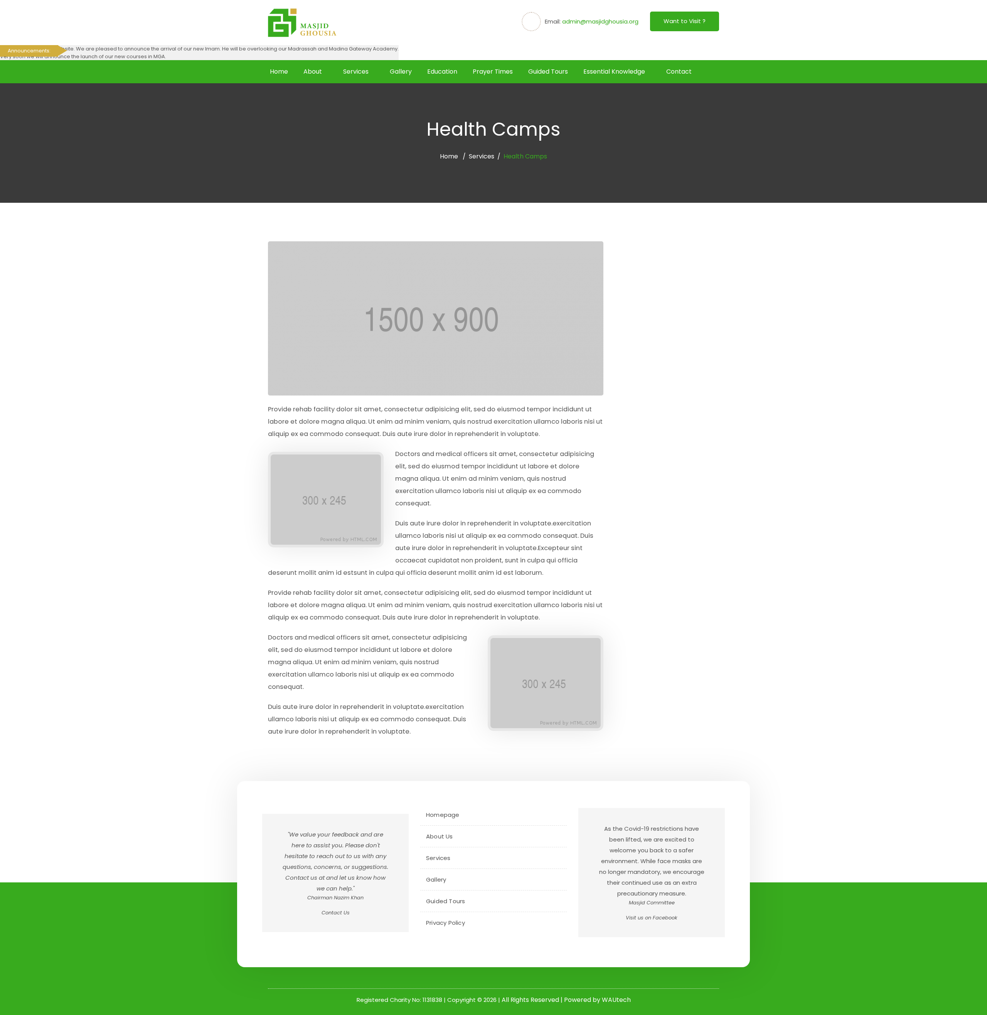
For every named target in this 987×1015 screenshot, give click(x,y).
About (312, 71)
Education (442, 71)
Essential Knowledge (614, 71)
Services (356, 71)
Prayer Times (493, 71)
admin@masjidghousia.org (600, 21)
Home (279, 71)
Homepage (443, 815)
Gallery (401, 71)
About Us (439, 836)
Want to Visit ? (685, 21)
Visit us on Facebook (651, 917)
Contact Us (336, 912)
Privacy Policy (445, 923)
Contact (679, 71)
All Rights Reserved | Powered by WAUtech (566, 999)
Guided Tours (548, 71)
